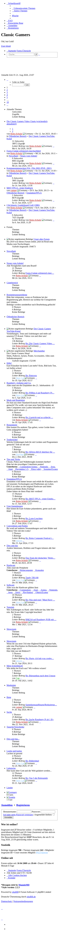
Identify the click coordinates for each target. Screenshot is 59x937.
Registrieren (23, 805)
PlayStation (28, 592)
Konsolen (39, 570)
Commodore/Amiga (28, 467)
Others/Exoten (42, 592)
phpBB (15, 892)
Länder (10, 788)
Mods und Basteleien (16, 400)
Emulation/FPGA (34, 193)
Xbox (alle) (36, 469)
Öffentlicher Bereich (17, 136)
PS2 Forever (42, 852)
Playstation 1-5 (21, 469)
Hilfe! (9, 363)
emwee (19, 540)
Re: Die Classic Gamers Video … (40, 343)
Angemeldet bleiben (43, 814)
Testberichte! (12, 439)
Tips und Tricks (13, 459)
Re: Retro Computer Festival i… (40, 538)
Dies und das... (13, 739)
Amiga (44, 590)
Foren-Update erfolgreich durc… (40, 273)
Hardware (11, 565)
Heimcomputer (26, 570)
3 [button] (7, 92)
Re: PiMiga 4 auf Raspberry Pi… (40, 393)
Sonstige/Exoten (51, 469)
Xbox (17, 592)
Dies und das (12, 545)
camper (13, 190)
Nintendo (44, 467)
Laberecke (11, 768)
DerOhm (20, 454)
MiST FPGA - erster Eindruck (20, 188)
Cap (17, 678)
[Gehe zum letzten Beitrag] (53, 146)
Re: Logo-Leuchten (34, 518)
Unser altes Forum (42, 239)
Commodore (25, 590)
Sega (53, 467)
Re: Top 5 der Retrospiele (37, 778)
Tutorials (10, 607)
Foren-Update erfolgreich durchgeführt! (24, 151)
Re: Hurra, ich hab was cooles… (40, 658)
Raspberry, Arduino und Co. (19, 383)
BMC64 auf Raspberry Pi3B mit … (41, 619)
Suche (9, 712)
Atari (10, 469)
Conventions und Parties (17, 526)
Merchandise (39, 351)
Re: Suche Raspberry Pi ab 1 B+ (40, 719)
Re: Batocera (31, 375)
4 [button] (7, 95)
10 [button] (8, 102)
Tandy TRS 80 (32, 577)
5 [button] (7, 97)
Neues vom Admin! (28, 156)
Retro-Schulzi (16, 134)
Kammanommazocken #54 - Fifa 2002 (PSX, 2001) (29, 168)
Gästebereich (12, 283)
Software (10, 585)
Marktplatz (11, 685)
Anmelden (7, 805)
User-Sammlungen (15, 506)
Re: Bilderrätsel (32, 761)
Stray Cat (20, 378)
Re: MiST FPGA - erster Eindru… (40, 499)
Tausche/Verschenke (15, 727)
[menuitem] (23, 8)
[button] (7, 79)
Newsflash (13, 156)
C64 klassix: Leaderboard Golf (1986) (23, 205)
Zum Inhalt (6, 46)
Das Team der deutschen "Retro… (40, 558)
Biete (9, 697)
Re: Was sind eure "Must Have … (40, 600)
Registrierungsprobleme (17, 295)
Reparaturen (12, 425)
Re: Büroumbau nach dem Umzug (40, 676)
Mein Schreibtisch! (15, 666)
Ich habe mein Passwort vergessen (18, 814)
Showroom (11, 629)
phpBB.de (31, 897)
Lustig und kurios (14, 751)
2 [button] (7, 90)
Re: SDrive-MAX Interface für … (40, 452)
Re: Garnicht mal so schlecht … (39, 417)
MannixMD (24, 885)
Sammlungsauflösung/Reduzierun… (41, 705)
